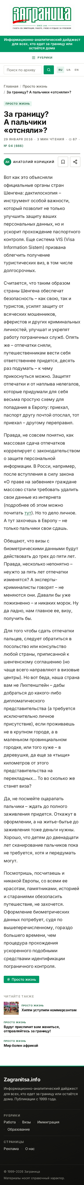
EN (76, 69)
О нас (30, 1148)
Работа (10, 1122)
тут (27, 513)
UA (68, 69)
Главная (11, 86)
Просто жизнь (35, 86)
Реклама (11, 1148)
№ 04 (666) (14, 146)
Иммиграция (48, 1122)
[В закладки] (63, 162)
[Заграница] (42, 18)
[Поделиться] (75, 162)
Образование (18, 1129)
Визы (26, 1122)
